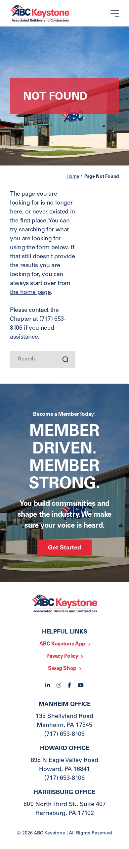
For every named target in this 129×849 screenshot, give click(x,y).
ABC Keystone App (62, 644)
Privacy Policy (62, 656)
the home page (30, 293)
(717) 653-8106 (64, 734)
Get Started (64, 548)
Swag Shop (62, 668)
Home (72, 176)
